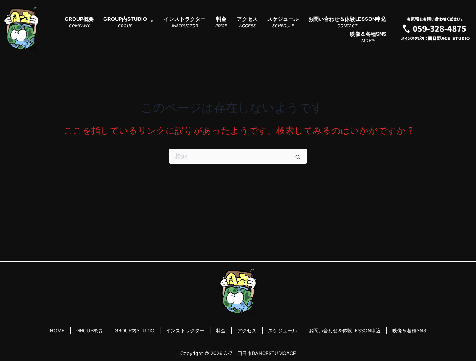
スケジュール (282, 330)
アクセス (247, 330)
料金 (221, 330)
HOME (57, 330)
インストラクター (185, 330)
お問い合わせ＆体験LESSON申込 (345, 330)
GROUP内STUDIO (134, 330)
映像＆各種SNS (409, 330)
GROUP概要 (89, 330)
